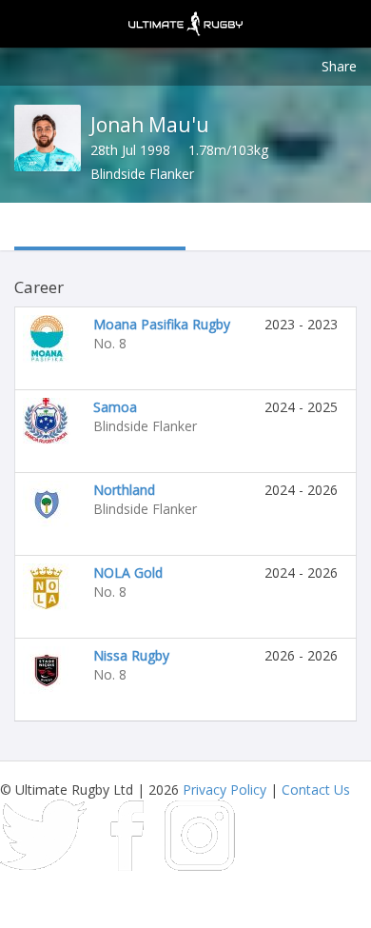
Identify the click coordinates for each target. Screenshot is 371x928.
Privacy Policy (224, 789)
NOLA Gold (128, 572)
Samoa (115, 407)
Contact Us (316, 789)
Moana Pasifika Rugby (161, 324)
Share (339, 66)
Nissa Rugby (131, 655)
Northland (124, 490)
